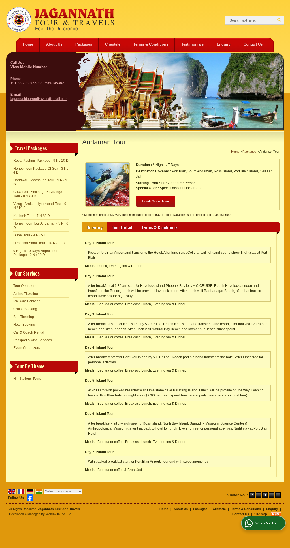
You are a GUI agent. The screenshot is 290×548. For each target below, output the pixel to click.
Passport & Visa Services (32, 340)
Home (28, 44)
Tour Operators (24, 286)
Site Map (260, 514)
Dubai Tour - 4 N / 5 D (29, 235)
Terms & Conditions (150, 44)
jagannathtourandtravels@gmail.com (38, 99)
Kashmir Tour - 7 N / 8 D (31, 216)
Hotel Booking (24, 325)
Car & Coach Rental (28, 332)
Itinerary (94, 227)
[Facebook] (30, 498)
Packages (83, 44)
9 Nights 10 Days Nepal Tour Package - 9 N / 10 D (35, 253)
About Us (54, 44)
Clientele (112, 44)
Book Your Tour (155, 201)
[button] (28, 67)
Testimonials (192, 44)
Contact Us (253, 44)
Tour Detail (122, 227)
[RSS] (276, 514)
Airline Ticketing (25, 294)
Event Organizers (26, 348)
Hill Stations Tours (27, 379)
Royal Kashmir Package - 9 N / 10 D (41, 161)
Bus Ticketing (23, 317)
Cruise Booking (25, 309)
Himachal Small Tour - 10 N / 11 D (39, 243)
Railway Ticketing (26, 301)
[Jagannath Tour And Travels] (60, 20)
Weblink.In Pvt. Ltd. (59, 514)
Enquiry (224, 44)
